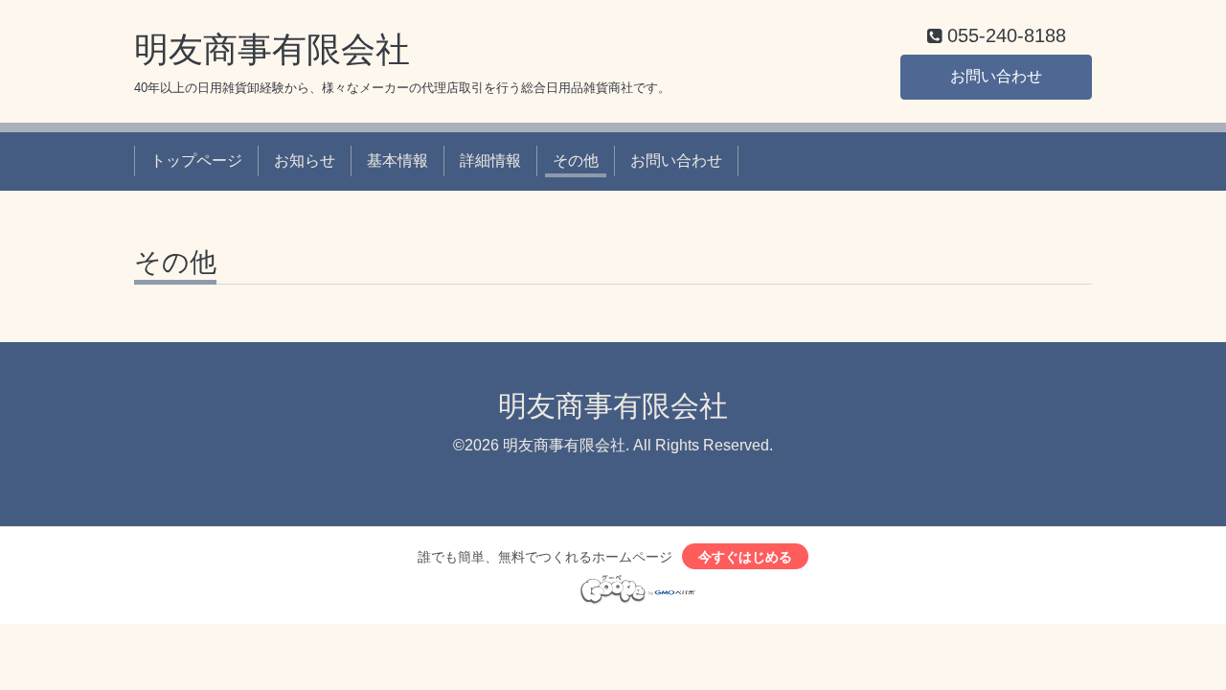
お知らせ (304, 160)
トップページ (196, 160)
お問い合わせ (996, 76)
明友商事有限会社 (272, 49)
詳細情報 (490, 160)
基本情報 (397, 160)
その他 (576, 160)
